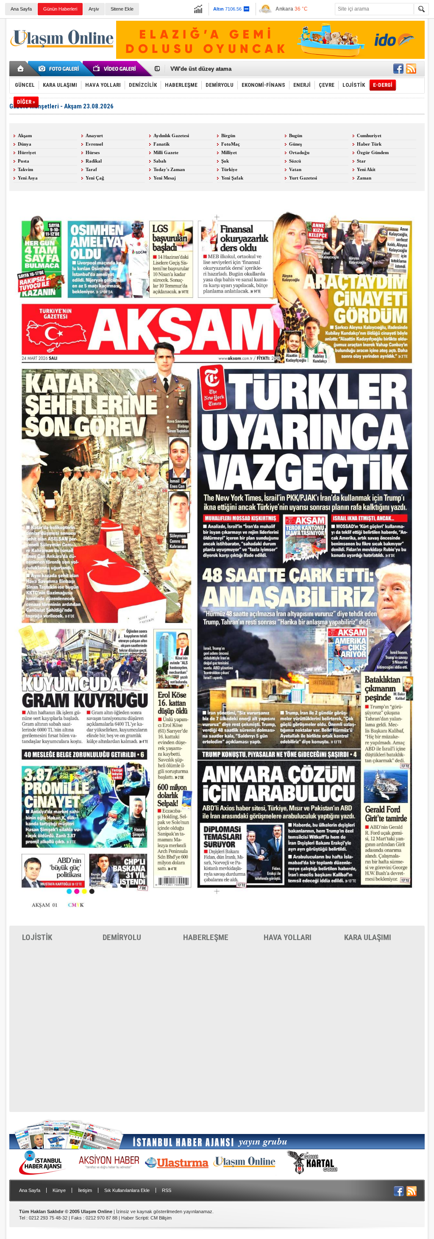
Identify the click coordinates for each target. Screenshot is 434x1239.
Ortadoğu (299, 152)
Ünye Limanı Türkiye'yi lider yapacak (218, 72)
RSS (166, 1190)
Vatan (295, 169)
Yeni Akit (366, 169)
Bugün (295, 135)
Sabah (159, 161)
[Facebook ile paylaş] (398, 69)
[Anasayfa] (21, 68)
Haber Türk (369, 144)
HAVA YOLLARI (288, 937)
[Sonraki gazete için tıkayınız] (217, 918)
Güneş (295, 144)
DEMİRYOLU (122, 937)
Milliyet (229, 152)
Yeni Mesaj (164, 178)
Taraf (91, 169)
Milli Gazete (165, 152)
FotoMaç (230, 144)
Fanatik (161, 144)
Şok (225, 161)
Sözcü (295, 161)
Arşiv (94, 8)
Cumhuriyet (369, 135)
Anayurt (94, 135)
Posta (23, 161)
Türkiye (229, 169)
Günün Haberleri (60, 8)
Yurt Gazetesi (303, 178)
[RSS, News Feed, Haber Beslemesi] (411, 69)
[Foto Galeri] (60, 68)
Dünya (24, 144)
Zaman (364, 178)
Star (361, 161)
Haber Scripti (134, 1217)
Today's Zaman (169, 169)
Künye (59, 1190)
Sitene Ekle (122, 8)
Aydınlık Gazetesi (171, 135)
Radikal (94, 161)
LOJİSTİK (37, 937)
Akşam (25, 135)
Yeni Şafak (232, 178)
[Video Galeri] (115, 68)
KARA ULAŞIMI (367, 937)
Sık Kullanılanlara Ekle (127, 1190)
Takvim (25, 169)
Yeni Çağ (95, 178)
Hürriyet (27, 152)
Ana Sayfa (21, 8)
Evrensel (94, 144)
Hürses (93, 152)
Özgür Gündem (373, 152)
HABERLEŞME (205, 937)
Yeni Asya (28, 178)
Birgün (228, 135)
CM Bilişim (161, 1217)
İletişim (85, 1190)
